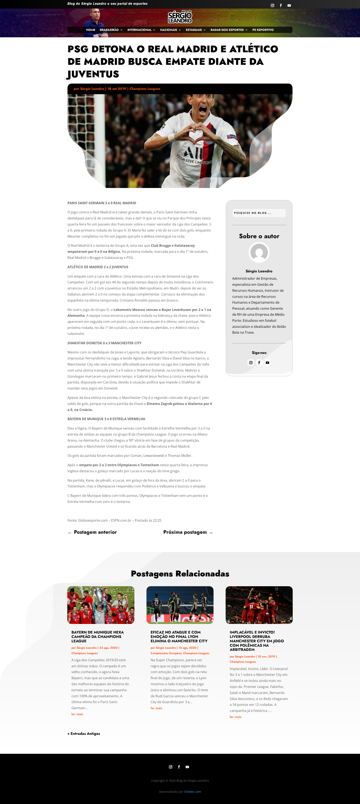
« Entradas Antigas (84, 733)
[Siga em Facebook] (281, 5)
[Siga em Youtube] (289, 5)
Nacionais (168, 30)
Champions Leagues (145, 88)
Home (90, 30)
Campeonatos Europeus (166, 653)
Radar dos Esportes (227, 30)
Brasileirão (109, 30)
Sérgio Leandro (92, 88)
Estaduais (194, 30)
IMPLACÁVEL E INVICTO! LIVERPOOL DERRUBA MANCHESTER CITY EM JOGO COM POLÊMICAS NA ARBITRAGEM (257, 641)
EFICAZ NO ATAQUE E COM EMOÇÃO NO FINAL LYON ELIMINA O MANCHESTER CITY (179, 637)
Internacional (139, 30)
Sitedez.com (192, 792)
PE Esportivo (263, 30)
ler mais (77, 714)
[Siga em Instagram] (272, 5)
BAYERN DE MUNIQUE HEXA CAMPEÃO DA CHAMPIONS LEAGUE (97, 637)
